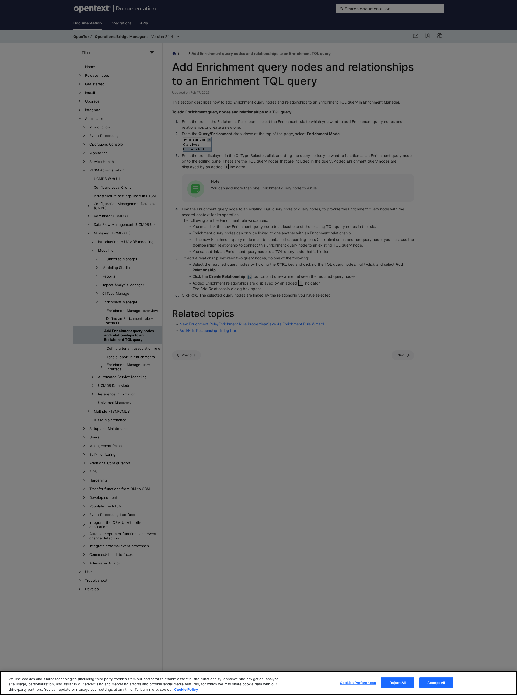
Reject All (398, 682)
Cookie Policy (186, 689)
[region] (258, 683)
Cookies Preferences (358, 682)
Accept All (436, 682)
